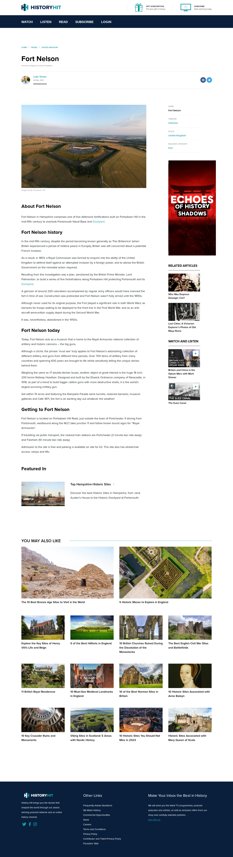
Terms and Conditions (94, 829)
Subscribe (84, 22)
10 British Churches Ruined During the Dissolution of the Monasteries (141, 647)
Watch (27, 22)
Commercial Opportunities (96, 815)
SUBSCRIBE (199, 6)
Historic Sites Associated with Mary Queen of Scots (187, 738)
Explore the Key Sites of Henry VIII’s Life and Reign (40, 645)
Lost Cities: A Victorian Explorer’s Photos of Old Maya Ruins (182, 327)
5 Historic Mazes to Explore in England (143, 602)
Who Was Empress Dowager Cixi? (178, 296)
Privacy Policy (90, 834)
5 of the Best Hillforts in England (91, 643)
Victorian (173, 123)
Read (63, 22)
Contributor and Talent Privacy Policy (102, 839)
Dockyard (98, 222)
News (86, 819)
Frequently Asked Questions (97, 805)
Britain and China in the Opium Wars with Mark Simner (181, 373)
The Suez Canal (177, 403)
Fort (170, 148)
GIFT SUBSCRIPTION (155, 6)
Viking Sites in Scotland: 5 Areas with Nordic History (91, 738)
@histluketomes (40, 83)
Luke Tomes (40, 76)
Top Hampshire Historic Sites (90, 484)
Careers (87, 824)
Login (106, 22)
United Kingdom (177, 135)
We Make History (92, 810)
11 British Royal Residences (38, 692)
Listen (45, 22)
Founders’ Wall (90, 843)
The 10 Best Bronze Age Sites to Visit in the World (53, 602)
